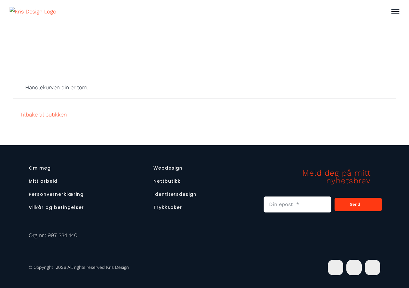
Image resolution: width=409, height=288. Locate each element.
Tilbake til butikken (43, 114)
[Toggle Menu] (395, 11)
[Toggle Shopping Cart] (375, 12)
